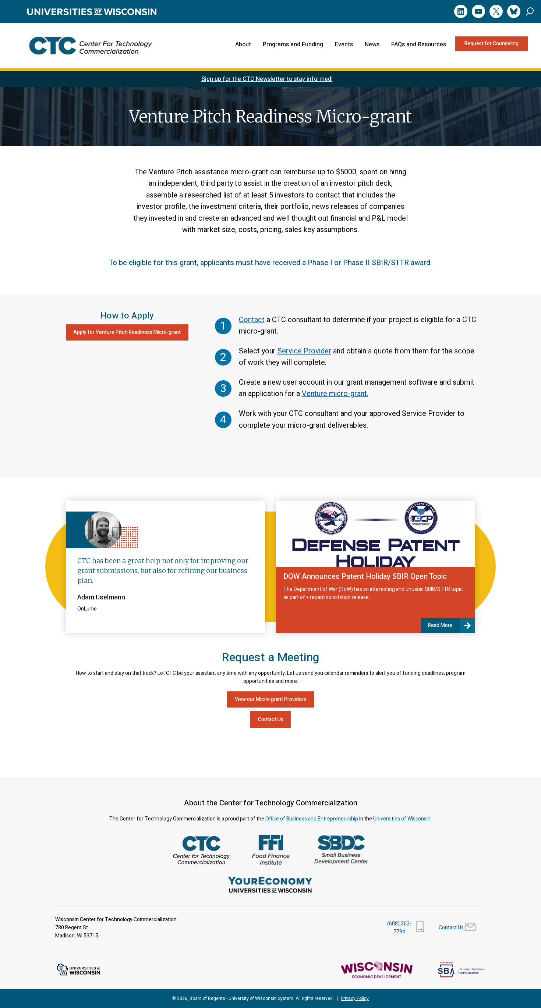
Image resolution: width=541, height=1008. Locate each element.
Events (344, 44)
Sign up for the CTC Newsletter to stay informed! (267, 79)
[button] (530, 11)
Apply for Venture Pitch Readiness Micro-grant (127, 332)
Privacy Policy (355, 998)
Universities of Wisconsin (402, 819)
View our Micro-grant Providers (270, 699)
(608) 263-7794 (399, 928)
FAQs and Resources (418, 44)
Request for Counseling (491, 43)
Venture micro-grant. (335, 393)
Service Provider (304, 351)
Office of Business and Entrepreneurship (311, 819)
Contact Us (270, 719)
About (243, 44)
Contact (252, 319)
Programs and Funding (293, 44)
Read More (440, 625)
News (372, 44)
